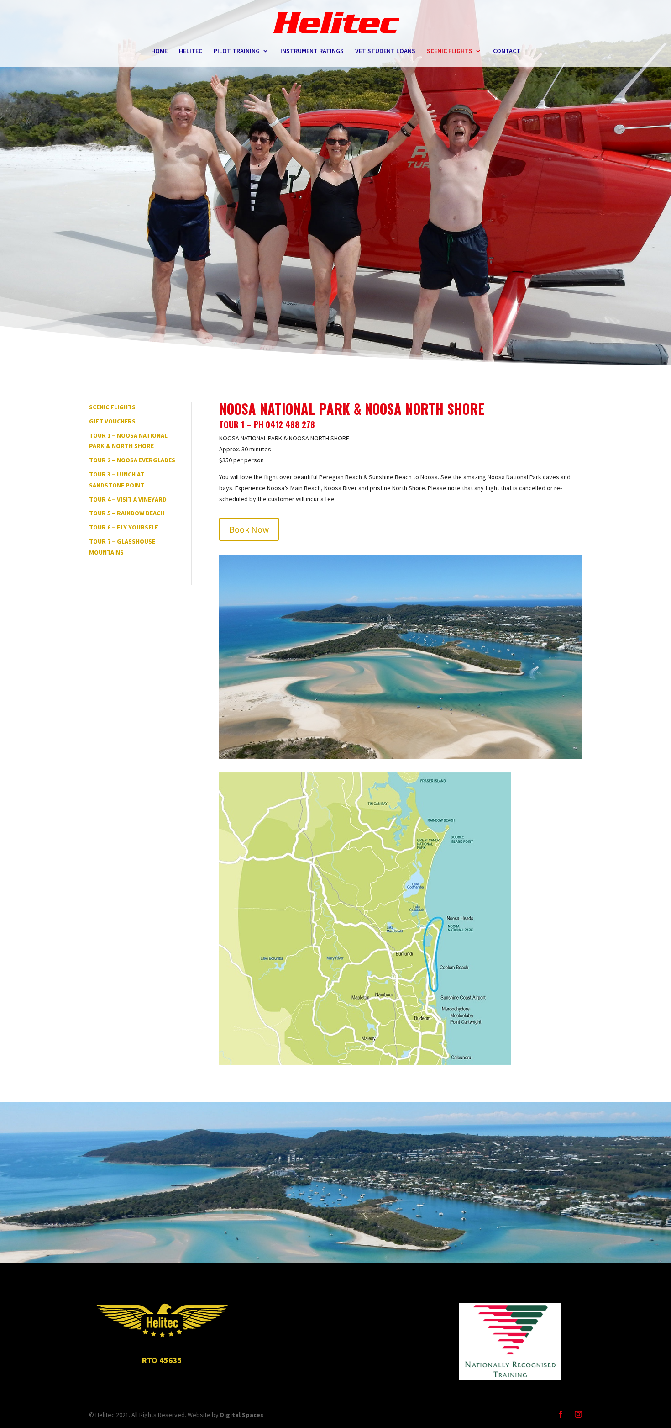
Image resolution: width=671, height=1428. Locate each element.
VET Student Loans (385, 51)
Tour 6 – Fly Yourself (123, 527)
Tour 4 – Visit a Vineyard (128, 499)
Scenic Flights (449, 51)
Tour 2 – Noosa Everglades (132, 460)
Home (159, 51)
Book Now (249, 529)
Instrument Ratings (312, 51)
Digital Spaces (241, 1415)
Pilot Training (237, 51)
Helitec (190, 51)
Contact (506, 51)
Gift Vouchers (112, 421)
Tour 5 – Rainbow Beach (126, 513)
